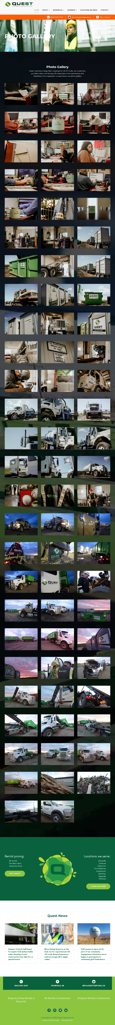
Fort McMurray (100, 868)
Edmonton (102, 866)
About (45, 10)
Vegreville (102, 876)
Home (36, 10)
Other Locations (98, 886)
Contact (105, 10)
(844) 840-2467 (56, 17)
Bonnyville (102, 861)
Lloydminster (101, 871)
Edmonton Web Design (51, 1020)
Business (71, 10)
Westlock (102, 879)
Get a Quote (105, 17)
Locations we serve (88, 10)
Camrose (102, 863)
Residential (58, 10)
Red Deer (102, 874)
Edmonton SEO (67, 1020)
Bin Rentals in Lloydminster (57, 998)
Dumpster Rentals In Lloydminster (94, 998)
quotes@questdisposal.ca (81, 17)
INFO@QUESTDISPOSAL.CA (93, 986)
